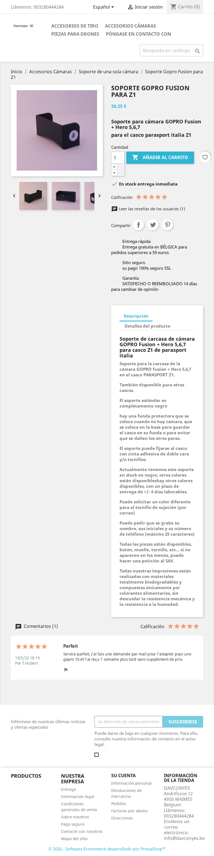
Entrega (68, 789)
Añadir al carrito (160, 157)
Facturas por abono (129, 810)
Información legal (77, 796)
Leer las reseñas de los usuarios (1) (151, 208)
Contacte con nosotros (82, 831)
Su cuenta (123, 775)
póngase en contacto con (138, 34)
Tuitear (153, 224)
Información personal (131, 783)
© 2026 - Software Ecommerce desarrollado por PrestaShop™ (107, 849)
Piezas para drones (75, 34)
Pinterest (167, 224)
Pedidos (118, 803)
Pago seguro (72, 824)
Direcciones (122, 818)
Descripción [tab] (136, 316)
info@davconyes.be (184, 838)
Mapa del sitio (74, 838)
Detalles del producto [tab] (147, 326)
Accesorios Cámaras (130, 26)
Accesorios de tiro (74, 26)
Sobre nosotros (75, 817)
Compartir (138, 224)
